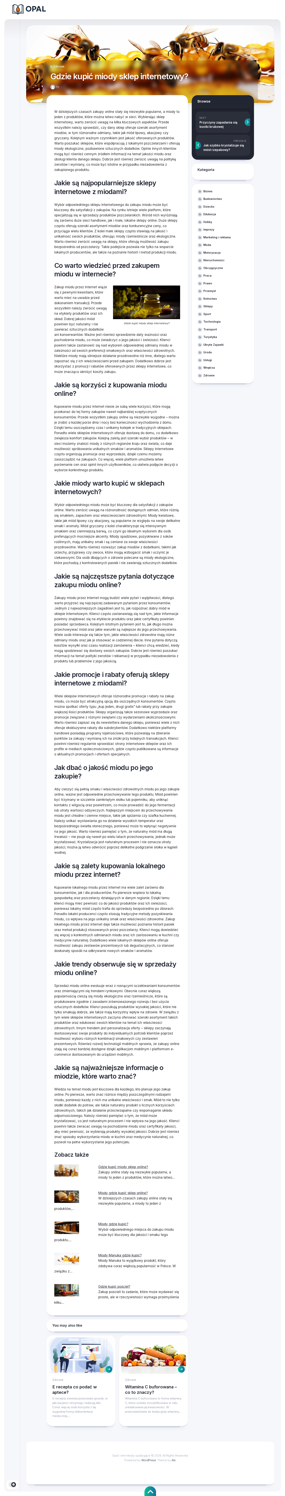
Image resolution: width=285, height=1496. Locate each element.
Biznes (207, 191)
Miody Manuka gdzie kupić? (120, 1255)
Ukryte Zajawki (213, 344)
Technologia (212, 321)
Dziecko (208, 206)
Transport (210, 329)
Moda (207, 244)
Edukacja (209, 214)
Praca (207, 275)
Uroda (207, 352)
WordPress (148, 1460)
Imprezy (208, 229)
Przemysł (209, 291)
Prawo (207, 283)
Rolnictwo (210, 298)
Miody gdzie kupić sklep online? (123, 1193)
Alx (174, 1460)
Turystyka (210, 337)
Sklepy (208, 306)
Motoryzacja (212, 252)
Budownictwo (212, 198)
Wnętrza (209, 367)
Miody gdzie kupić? (113, 1224)
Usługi (207, 360)
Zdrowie (58, 66)
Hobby (207, 222)
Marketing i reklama (217, 237)
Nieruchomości (213, 260)
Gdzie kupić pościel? (114, 1287)
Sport (207, 314)
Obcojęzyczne (213, 268)
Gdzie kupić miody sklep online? (123, 1167)
